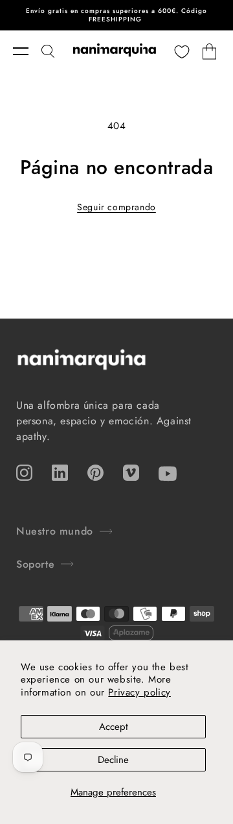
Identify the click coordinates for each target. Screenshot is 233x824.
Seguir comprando (116, 206)
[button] (27, 51)
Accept (113, 727)
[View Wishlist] (182, 51)
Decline (113, 760)
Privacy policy (139, 692)
